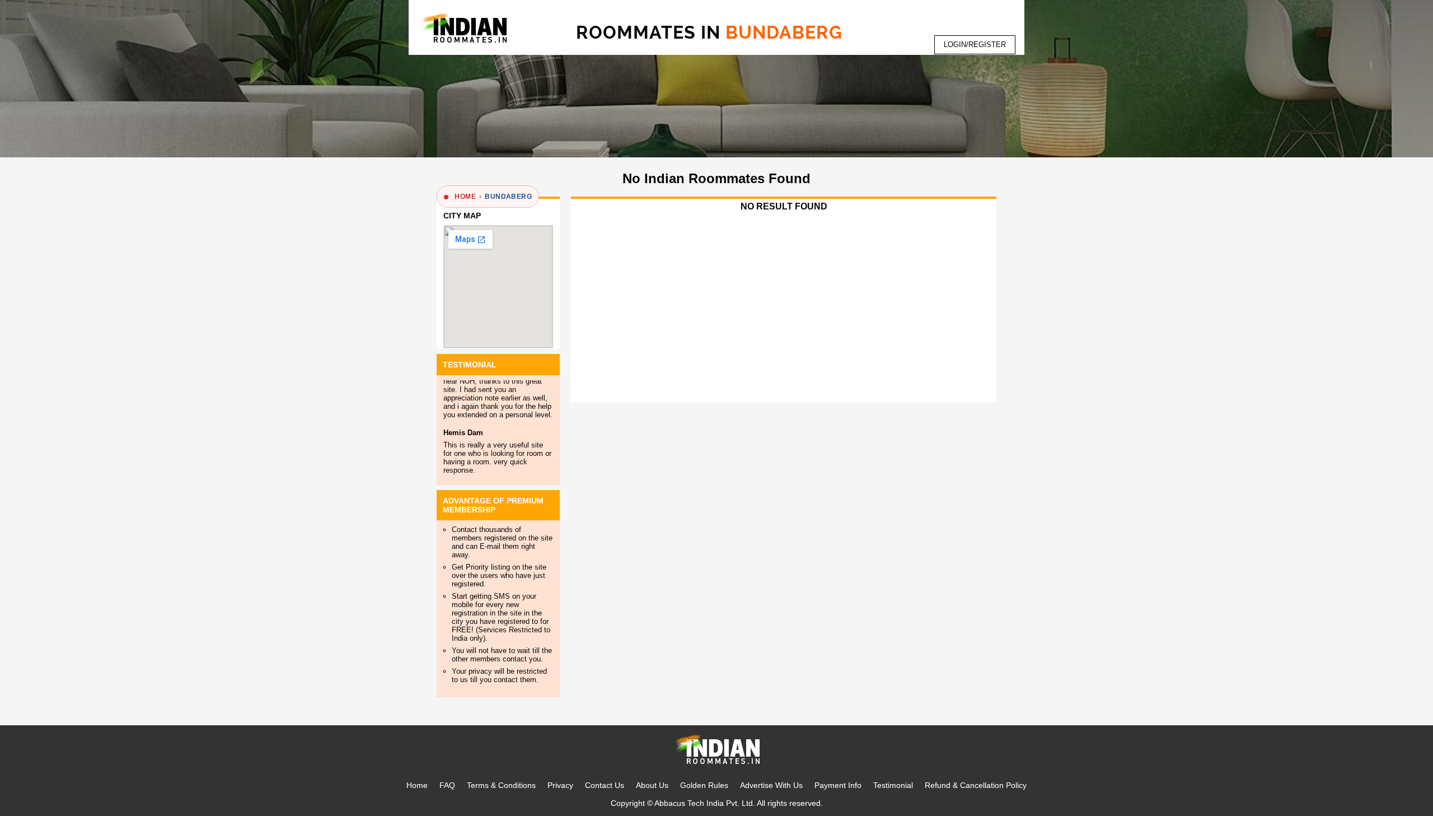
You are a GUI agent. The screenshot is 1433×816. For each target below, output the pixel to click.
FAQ (447, 785)
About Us (652, 785)
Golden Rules (704, 785)
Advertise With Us (771, 785)
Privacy (560, 785)
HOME (465, 196)
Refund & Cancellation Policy (976, 785)
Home (417, 785)
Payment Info (837, 785)
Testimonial (893, 785)
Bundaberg (508, 196)
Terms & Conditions (501, 785)
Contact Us (604, 785)
